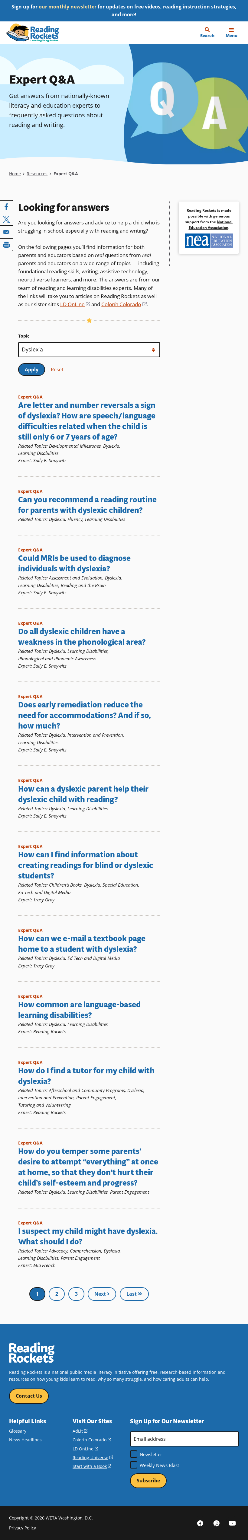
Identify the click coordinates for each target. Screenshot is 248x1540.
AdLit (80, 1431)
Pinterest (216, 1522)
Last (132, 1294)
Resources (37, 173)
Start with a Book (92, 1466)
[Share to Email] (6, 232)
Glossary (17, 1431)
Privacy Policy (22, 1528)
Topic (23, 336)
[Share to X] (6, 219)
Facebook (200, 1522)
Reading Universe (93, 1457)
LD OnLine (75, 304)
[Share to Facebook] (6, 206)
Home (15, 173)
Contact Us (29, 1395)
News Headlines (25, 1440)
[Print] (6, 244)
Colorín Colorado (123, 304)
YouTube (232, 1522)
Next (100, 1294)
